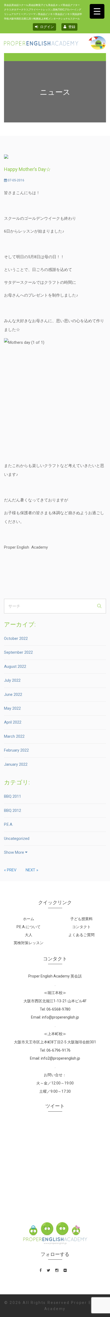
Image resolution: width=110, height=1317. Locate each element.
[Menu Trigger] (97, 11)
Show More (14, 852)
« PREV (10, 870)
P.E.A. (8, 824)
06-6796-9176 (58, 1050)
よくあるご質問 (81, 935)
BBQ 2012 (12, 810)
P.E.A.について (29, 927)
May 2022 (12, 708)
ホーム (28, 919)
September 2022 (18, 652)
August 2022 (15, 666)
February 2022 (16, 750)
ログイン (46, 27)
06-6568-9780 (58, 1009)
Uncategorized (16, 838)
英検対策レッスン (29, 943)
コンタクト (81, 927)
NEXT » (32, 870)
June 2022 (13, 694)
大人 (28, 935)
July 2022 (12, 680)
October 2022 (16, 638)
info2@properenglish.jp (60, 1058)
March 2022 (14, 736)
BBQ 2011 (12, 796)
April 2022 (12, 722)
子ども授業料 (81, 919)
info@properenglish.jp (60, 1017)
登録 (71, 27)
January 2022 (16, 764)
